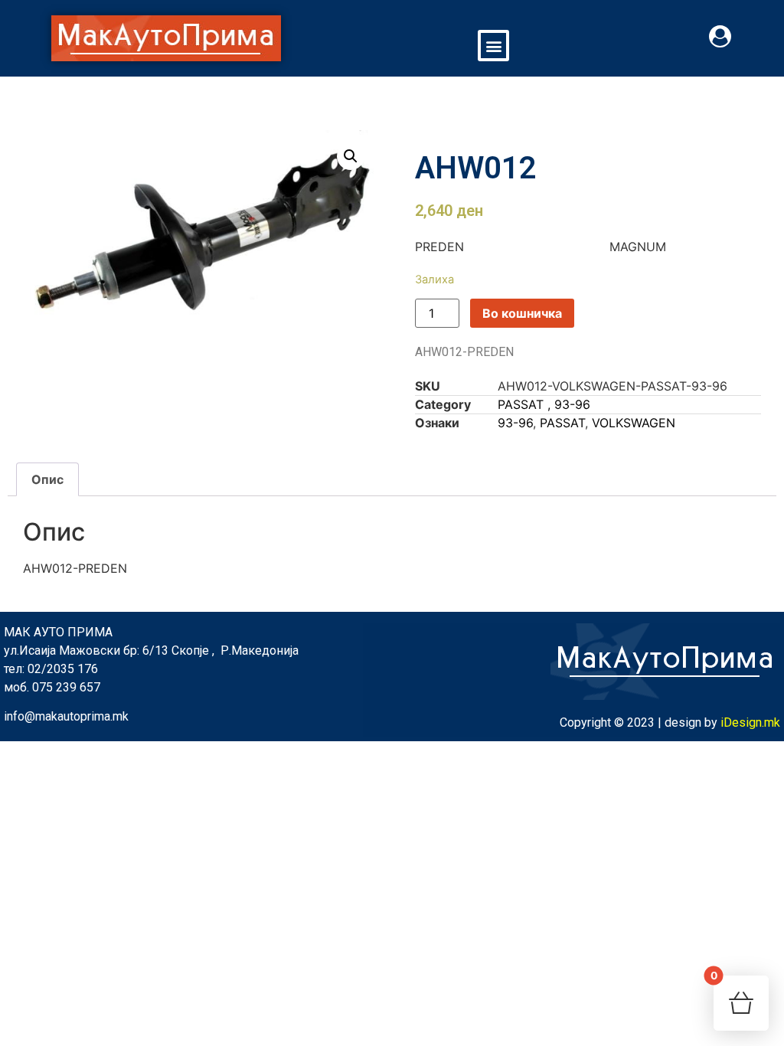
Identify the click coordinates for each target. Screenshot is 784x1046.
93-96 (515, 422)
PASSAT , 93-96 (544, 404)
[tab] (47, 479)
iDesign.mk (750, 722)
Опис (47, 479)
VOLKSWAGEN (633, 422)
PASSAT (562, 422)
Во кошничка (522, 313)
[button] (493, 45)
